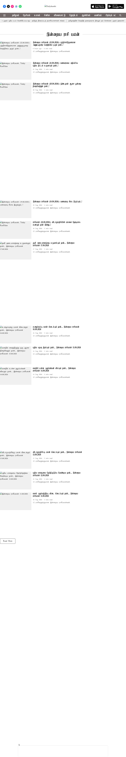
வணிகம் (98, 15)
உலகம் (37, 15)
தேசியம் (26, 15)
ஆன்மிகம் (86, 15)
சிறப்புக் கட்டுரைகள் (115, 15)
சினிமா (47, 15)
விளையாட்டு (59, 15)
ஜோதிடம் (73, 15)
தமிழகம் (15, 15)
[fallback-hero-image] (16, 50)
